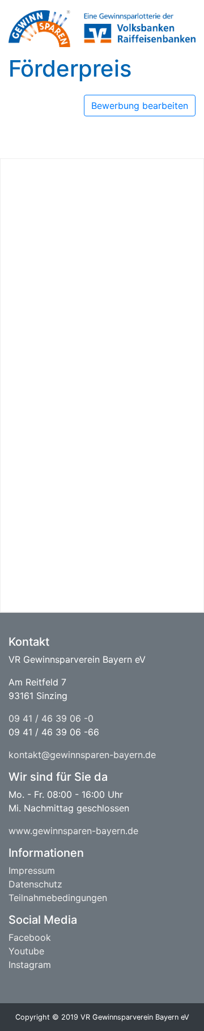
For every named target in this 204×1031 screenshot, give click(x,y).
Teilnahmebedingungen (57, 897)
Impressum (31, 870)
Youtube (26, 951)
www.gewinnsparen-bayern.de (73, 830)
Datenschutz (35, 884)
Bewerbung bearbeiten (139, 105)
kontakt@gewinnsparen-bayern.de (82, 754)
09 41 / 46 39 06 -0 (51, 718)
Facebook (29, 937)
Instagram (29, 964)
